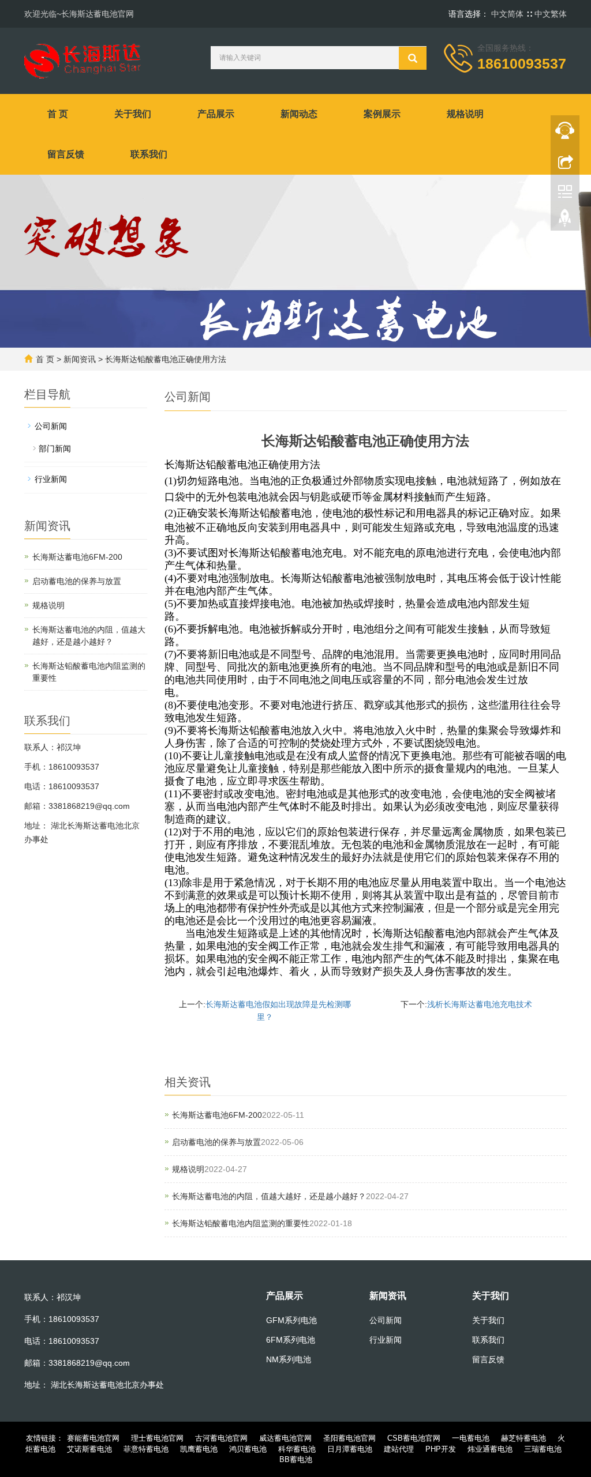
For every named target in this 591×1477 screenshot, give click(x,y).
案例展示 (382, 114)
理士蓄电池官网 (157, 1438)
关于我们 (132, 114)
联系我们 (148, 154)
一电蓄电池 (470, 1438)
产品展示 (215, 114)
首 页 (57, 114)
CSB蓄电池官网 (413, 1438)
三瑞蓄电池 (543, 1449)
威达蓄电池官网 (285, 1438)
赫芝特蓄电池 (523, 1438)
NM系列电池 (288, 1359)
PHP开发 (440, 1449)
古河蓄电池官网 (221, 1438)
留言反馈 (65, 154)
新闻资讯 (79, 359)
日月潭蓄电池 (349, 1449)
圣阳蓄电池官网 (349, 1438)
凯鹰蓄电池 (199, 1449)
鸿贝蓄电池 (248, 1449)
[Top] (565, 220)
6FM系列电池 (290, 1339)
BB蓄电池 (295, 1459)
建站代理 (399, 1449)
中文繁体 (550, 13)
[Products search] (413, 58)
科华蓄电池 (297, 1449)
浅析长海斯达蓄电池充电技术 (479, 1004)
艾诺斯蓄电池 (89, 1449)
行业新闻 (51, 479)
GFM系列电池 (291, 1320)
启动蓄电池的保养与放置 (216, 1142)
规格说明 (465, 114)
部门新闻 (55, 448)
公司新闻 (51, 426)
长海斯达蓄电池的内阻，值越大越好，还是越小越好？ (269, 1196)
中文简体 (508, 13)
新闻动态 (298, 114)
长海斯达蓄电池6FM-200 (217, 1115)
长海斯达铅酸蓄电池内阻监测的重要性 (240, 1223)
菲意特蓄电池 (146, 1449)
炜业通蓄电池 (490, 1449)
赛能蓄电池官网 (93, 1438)
